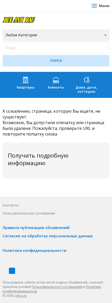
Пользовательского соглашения (57, 287)
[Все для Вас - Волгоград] (19, 19)
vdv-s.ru (21, 295)
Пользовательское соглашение (29, 213)
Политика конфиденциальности (34, 250)
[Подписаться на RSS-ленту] (12, 271)
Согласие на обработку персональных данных (48, 235)
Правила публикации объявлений (36, 227)
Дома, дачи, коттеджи (86, 89)
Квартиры (25, 87)
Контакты (11, 205)
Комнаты (56, 87)
